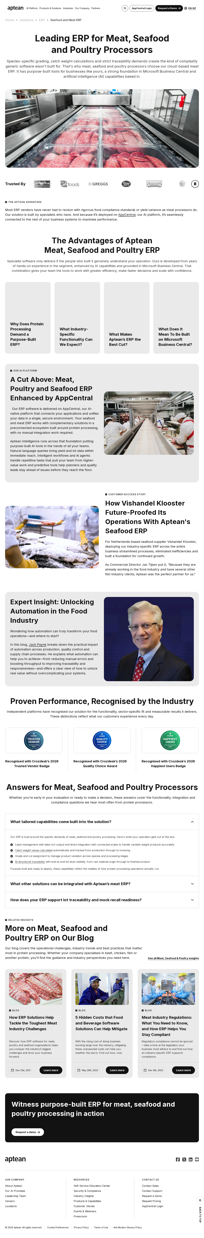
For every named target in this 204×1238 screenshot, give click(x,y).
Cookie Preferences (58, 1227)
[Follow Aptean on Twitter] (184, 1159)
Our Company (82, 8)
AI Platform (32, 8)
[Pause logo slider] (195, 184)
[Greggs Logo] (91, 184)
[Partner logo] (35, 184)
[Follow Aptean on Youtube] (197, 1159)
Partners (95, 8)
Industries (68, 8)
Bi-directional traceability (30, 861)
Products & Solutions (50, 8)
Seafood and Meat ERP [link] (65, 20)
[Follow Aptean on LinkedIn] (191, 1159)
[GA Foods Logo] (63, 184)
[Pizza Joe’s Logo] (119, 184)
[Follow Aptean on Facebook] (178, 1159)
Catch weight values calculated (33, 850)
